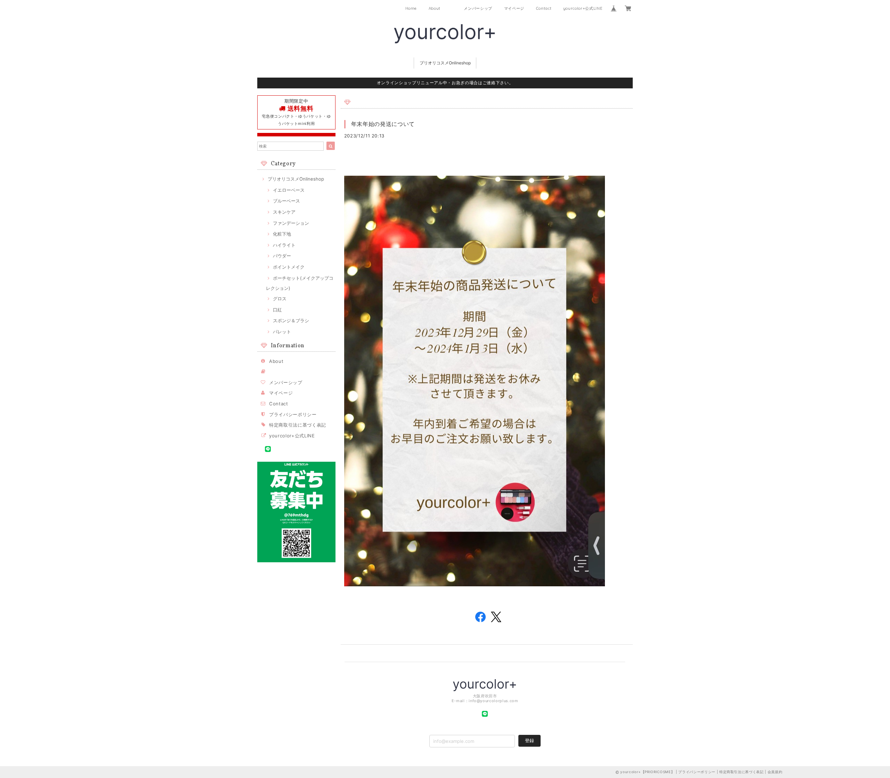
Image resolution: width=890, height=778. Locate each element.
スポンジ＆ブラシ (291, 320)
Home (411, 8)
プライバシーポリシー (293, 414)
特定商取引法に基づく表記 (297, 425)
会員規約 (775, 772)
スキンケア (284, 212)
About (434, 8)
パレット (282, 331)
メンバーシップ (478, 8)
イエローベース (289, 190)
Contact (544, 8)
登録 (529, 740)
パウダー (282, 256)
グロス (279, 298)
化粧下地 (282, 234)
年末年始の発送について (383, 123)
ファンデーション (291, 223)
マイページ (514, 8)
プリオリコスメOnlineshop (445, 62)
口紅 (277, 309)
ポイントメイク (289, 267)
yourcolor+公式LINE (582, 8)
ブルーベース (286, 201)
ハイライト (284, 245)
